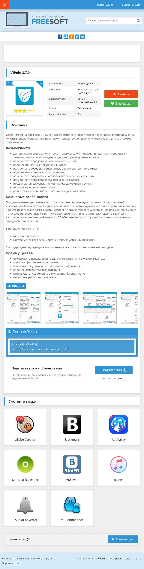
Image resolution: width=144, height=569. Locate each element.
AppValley (119, 440)
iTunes (118, 480)
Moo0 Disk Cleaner (25, 480)
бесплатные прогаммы (112, 558)
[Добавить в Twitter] (77, 37)
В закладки (124, 103)
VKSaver (72, 480)
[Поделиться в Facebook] (60, 37)
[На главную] (39, 20)
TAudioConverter (25, 520)
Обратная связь (11, 563)
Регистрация (105, 4)
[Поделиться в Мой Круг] (66, 37)
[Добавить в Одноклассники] (71, 37)
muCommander (72, 520)
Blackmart (72, 440)
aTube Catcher (25, 440)
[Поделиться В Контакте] (82, 37)
